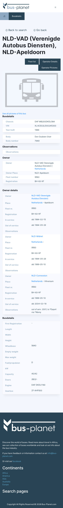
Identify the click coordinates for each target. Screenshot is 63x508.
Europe (5, 484)
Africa (5, 473)
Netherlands (40, 169)
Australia (6, 481)
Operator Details (50, 61)
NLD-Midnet (37, 236)
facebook (17, 461)
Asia (4, 479)
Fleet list (32, 61)
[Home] (4, 16)
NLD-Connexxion (39, 275)
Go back (41, 30)
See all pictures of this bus (14, 113)
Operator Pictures (49, 67)
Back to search (17, 30)
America (6, 476)
